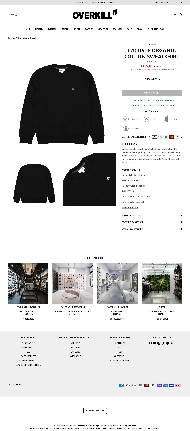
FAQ (120, 347)
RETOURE (75, 347)
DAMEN (52, 29)
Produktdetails (131, 170)
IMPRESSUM (28, 347)
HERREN (39, 29)
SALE (129, 29)
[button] (149, 137)
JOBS (120, 351)
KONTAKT (120, 343)
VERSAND (75, 343)
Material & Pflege (132, 215)
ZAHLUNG (75, 351)
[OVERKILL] (95, 15)
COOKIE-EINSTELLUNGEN (28, 364)
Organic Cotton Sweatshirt (28, 38)
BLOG (140, 29)
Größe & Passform (132, 222)
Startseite (11, 38)
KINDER (65, 29)
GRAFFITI (103, 29)
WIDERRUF (75, 356)
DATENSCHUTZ (28, 356)
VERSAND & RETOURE (132, 229)
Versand (147, 70)
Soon (77, 29)
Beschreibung (129, 144)
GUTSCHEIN (120, 356)
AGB (28, 351)
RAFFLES (89, 29)
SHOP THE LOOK (156, 29)
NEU (28, 29)
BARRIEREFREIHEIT (28, 360)
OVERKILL (18, 385)
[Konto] (174, 14)
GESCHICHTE (28, 343)
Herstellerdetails (130, 207)
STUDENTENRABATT (120, 360)
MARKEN (117, 29)
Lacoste (152, 44)
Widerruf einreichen (95, 410)
